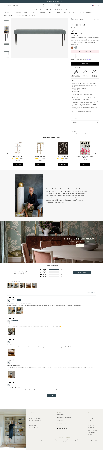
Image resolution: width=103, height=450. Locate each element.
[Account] (96, 5)
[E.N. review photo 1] (11, 374)
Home (5, 15)
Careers (89, 422)
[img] (10, 297)
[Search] (4, 5)
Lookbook (90, 415)
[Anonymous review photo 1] (11, 310)
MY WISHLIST (15, 5)
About (89, 416)
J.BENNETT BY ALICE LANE (21, 15)
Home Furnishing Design (93, 423)
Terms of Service (33, 422)
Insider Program (92, 432)
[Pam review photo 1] (11, 331)
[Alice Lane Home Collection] (51, 5)
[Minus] (72, 56)
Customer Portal (33, 427)
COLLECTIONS (58, 9)
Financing (90, 434)
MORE (89, 412)
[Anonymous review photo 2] (19, 310)
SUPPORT (31, 412)
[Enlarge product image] (39, 38)
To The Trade (91, 425)
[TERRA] (72, 47)
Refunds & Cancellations (35, 420)
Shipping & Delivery (34, 416)
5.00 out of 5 (17, 272)
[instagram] (60, 428)
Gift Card (90, 420)
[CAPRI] (76, 47)
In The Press (90, 418)
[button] (74, 33)
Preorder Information (34, 423)
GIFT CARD (9, 5)
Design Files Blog (92, 429)
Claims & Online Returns (35, 418)
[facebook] (58, 428)
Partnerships (91, 427)
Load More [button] (51, 396)
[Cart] (98, 5)
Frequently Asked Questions (36, 415)
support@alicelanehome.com (64, 417)
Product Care (32, 425)
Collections (10, 15)
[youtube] (64, 428)
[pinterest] (62, 428)
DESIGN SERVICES (38, 9)
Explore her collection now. (55, 202)
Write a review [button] (82, 272)
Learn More (96, 19)
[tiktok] (66, 428)
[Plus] (76, 56)
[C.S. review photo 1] (11, 352)
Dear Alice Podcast (92, 430)
